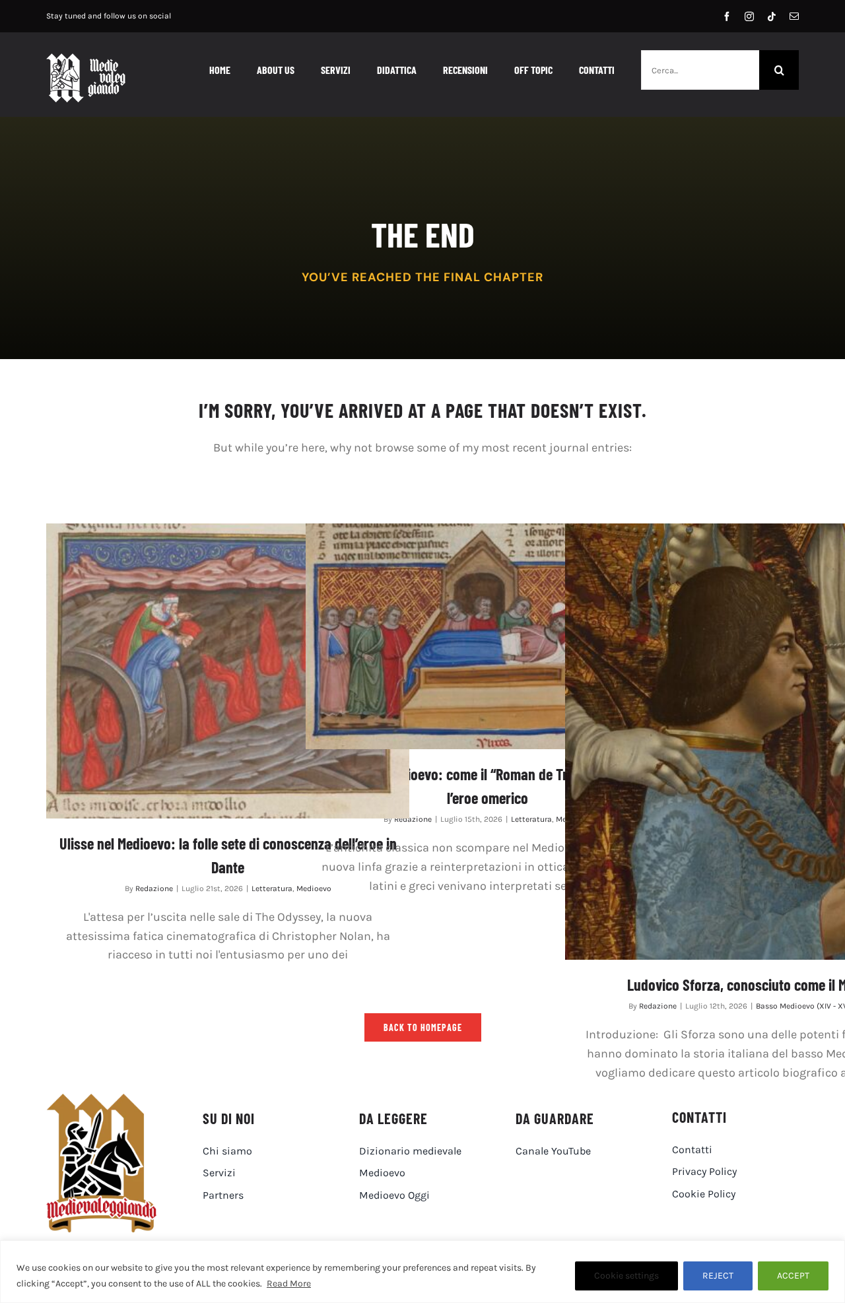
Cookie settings (626, 1275)
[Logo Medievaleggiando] (101, 1099)
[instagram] (749, 16)
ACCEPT (793, 1275)
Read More (289, 1283)
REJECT (717, 1275)
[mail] (794, 16)
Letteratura (272, 888)
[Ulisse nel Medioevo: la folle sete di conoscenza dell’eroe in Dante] (227, 671)
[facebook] (726, 16)
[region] (422, 1271)
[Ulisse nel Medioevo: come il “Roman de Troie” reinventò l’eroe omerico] (487, 636)
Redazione (154, 888)
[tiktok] (771, 16)
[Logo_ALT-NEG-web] (85, 59)
